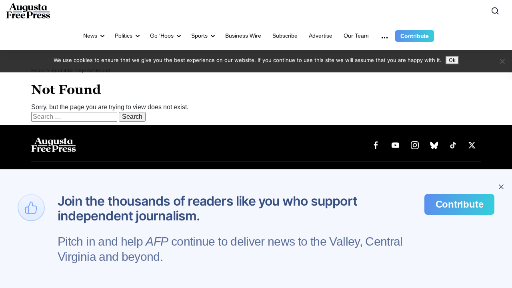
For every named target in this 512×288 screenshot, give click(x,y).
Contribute (414, 36)
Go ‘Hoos (162, 35)
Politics (123, 35)
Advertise (320, 35)
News (90, 35)
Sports (199, 35)
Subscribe (285, 35)
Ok (452, 60)
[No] (502, 61)
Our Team (356, 35)
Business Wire (243, 35)
